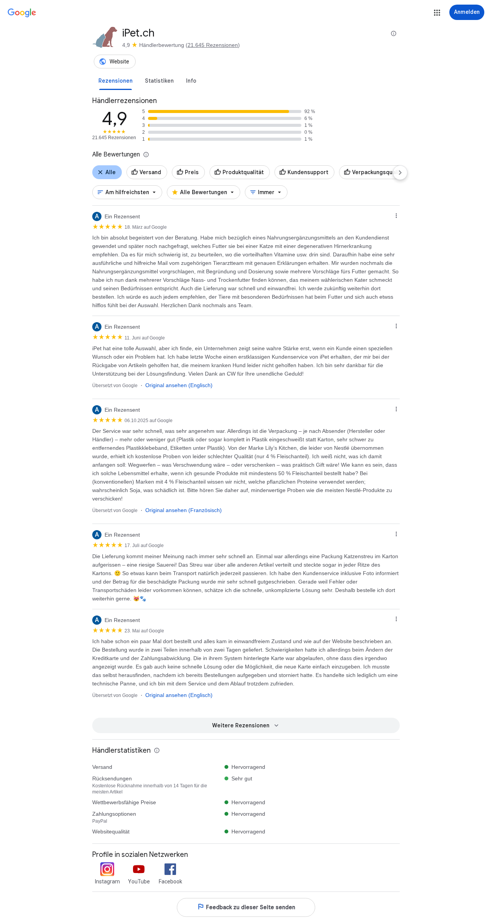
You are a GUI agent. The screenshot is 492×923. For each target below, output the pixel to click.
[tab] (115, 81)
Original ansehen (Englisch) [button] (179, 385)
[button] (437, 12)
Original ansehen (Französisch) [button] (183, 510)
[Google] (22, 13)
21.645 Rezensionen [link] (213, 45)
